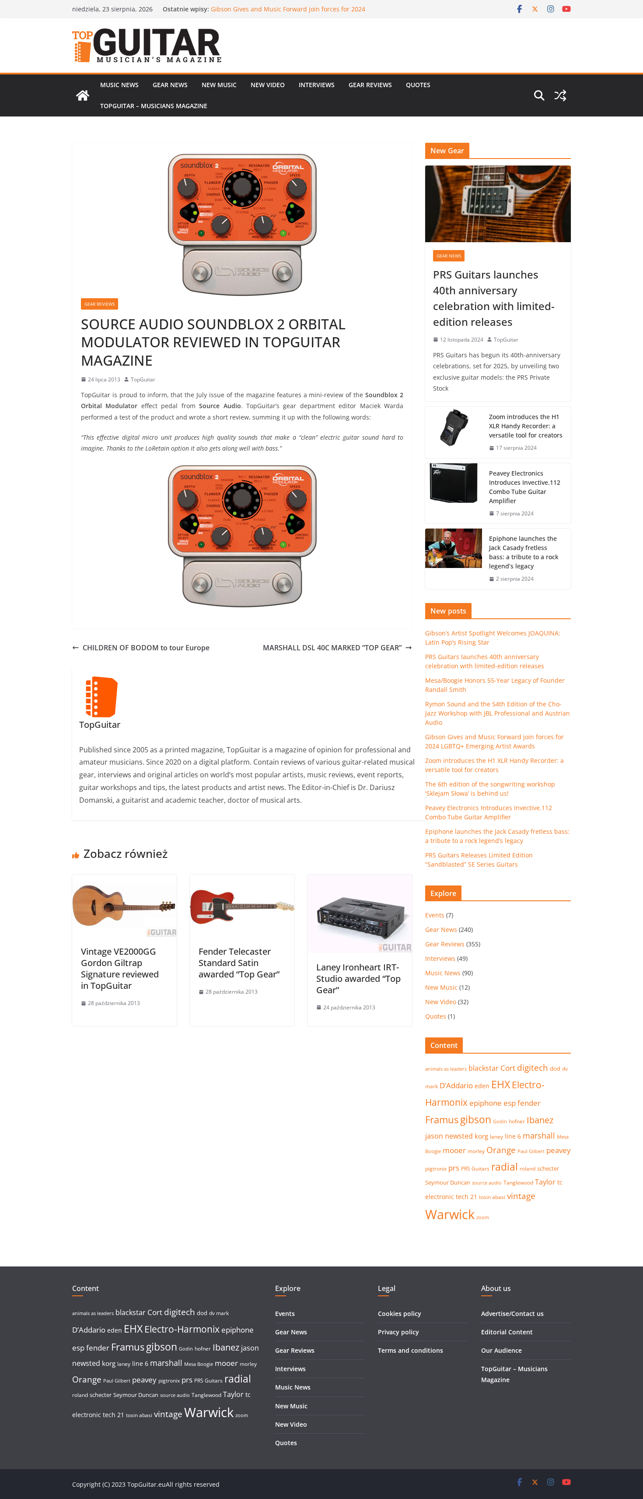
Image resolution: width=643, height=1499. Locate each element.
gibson (475, 1119)
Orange (501, 1150)
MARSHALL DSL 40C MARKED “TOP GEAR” (332, 648)
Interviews (317, 85)
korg (481, 1136)
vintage (521, 1195)
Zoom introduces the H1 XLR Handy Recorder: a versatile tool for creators (526, 426)
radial (504, 1167)
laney (496, 1136)
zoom (482, 1217)
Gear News (170, 85)
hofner (517, 1121)
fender (529, 1103)
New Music (219, 85)
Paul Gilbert (531, 1151)
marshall (539, 1135)
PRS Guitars (475, 1168)
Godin (500, 1121)
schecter (548, 1168)
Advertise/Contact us (512, 1313)
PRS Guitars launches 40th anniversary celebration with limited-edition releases (494, 298)
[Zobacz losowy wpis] (560, 95)
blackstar (483, 1068)
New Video (268, 85)
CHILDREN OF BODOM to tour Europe (146, 648)
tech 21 (466, 1196)
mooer (454, 1150)
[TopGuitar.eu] (82, 95)
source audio (487, 1183)
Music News (119, 85)
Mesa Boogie (198, 1364)
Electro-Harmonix (182, 1329)
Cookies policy (399, 1313)
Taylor (545, 1182)
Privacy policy (398, 1332)
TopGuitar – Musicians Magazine (153, 106)
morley (476, 1151)
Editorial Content (507, 1332)
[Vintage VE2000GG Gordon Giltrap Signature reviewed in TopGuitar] (124, 880)
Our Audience (501, 1350)
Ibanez (540, 1120)
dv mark (219, 1313)
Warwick (450, 1214)
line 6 (513, 1136)
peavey (558, 1150)
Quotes (418, 85)
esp (509, 1103)
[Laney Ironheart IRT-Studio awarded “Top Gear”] (360, 880)
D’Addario (456, 1085)
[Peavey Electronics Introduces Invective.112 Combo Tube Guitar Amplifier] (453, 493)
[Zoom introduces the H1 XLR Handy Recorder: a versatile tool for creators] (453, 432)
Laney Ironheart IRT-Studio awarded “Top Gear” (358, 978)
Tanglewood (518, 1182)
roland (527, 1168)
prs (453, 1168)
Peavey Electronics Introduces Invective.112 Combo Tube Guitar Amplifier (524, 487)
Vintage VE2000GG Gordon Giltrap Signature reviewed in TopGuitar (120, 968)
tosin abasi (492, 1197)
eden (482, 1086)
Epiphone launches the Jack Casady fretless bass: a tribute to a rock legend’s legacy (524, 552)
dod (555, 1068)
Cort (507, 1068)
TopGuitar (143, 379)
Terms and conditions (410, 1350)
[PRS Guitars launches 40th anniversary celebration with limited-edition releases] (498, 204)
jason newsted (449, 1136)
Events (434, 915)
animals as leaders (446, 1069)
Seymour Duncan (447, 1182)
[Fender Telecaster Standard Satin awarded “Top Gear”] (242, 880)
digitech (532, 1067)
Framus (441, 1119)
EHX (500, 1084)
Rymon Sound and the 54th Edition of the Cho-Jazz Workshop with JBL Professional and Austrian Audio (286, 13)
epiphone (485, 1103)
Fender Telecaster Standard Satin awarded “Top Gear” (239, 962)
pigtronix (436, 1168)
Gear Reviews (370, 85)
